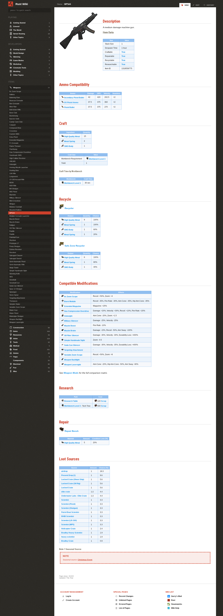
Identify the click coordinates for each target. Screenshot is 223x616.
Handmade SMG (15, 155)
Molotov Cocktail (15, 207)
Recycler (69, 208)
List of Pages (124, 608)
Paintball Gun (14, 237)
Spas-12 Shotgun (15, 289)
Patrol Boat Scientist (70, 512)
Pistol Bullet (69, 107)
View (186, 5)
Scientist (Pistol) (68, 504)
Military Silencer (71, 321)
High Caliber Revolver (17, 158)
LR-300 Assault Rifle (16, 179)
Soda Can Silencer (72, 345)
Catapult (12, 125)
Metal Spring (69, 141)
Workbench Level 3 (97, 159)
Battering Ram (14, 97)
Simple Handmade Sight (74, 340)
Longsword (13, 176)
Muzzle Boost (70, 326)
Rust (173, 600)
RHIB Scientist (67, 516)
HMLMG (12, 161)
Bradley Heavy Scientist (71, 533)
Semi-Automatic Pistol (17, 261)
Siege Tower (14, 268)
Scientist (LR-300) (69, 520)
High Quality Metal (72, 136)
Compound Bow (15, 128)
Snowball (12, 280)
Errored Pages (125, 604)
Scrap (103, 401)
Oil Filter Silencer (71, 335)
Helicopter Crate (68, 529)
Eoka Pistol (13, 137)
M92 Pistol (13, 192)
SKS (11, 277)
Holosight (68, 316)
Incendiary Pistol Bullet (74, 98)
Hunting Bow (14, 170)
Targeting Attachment (73, 350)
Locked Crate (67, 488)
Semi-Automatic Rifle (17, 264)
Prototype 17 (14, 243)
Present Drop (67, 475)
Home (59, 4)
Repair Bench (72, 431)
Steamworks (176, 604)
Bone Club (13, 113)
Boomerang (13, 116)
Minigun (12, 204)
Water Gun (13, 310)
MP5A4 (67, 4)
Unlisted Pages (125, 600)
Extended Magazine (72, 306)
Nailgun (12, 225)
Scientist (65, 500)
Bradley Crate (67, 541)
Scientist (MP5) (67, 525)
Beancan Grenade (16, 100)
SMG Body (68, 146)
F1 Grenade (13, 143)
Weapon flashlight (71, 360)
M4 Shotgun (13, 189)
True (123, 52)
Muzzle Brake (70, 331)
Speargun (13, 292)
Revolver (12, 252)
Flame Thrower (15, 146)
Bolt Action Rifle (15, 110)
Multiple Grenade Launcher (19, 216)
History (210, 5)
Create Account (72, 600)
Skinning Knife (14, 274)
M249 (11, 182)
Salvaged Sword (15, 258)
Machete (12, 195)
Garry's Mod (176, 596)
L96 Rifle (12, 173)
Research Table (71, 401)
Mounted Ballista (15, 210)
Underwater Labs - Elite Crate (74, 496)
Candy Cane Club (15, 122)
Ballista (12, 94)
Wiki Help (175, 608)
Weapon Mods (71, 373)
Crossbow (13, 131)
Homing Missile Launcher (18, 167)
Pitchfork (12, 240)
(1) (74, 475)
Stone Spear (14, 295)
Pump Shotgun (14, 246)
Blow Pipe (13, 107)
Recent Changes (126, 596)
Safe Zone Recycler (75, 246)
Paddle (11, 231)
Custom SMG (14, 134)
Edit (197, 5)
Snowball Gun (14, 283)
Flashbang (13, 149)
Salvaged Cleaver (15, 255)
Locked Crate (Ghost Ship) (72, 479)
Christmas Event (85, 560)
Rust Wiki (21, 4)
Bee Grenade (14, 103)
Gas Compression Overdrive (76, 311)
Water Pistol (13, 313)
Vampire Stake (14, 304)
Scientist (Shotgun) (69, 508)
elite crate (65, 492)
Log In (68, 596)
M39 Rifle (12, 186)
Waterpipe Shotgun (16, 316)
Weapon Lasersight (72, 365)
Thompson (13, 301)
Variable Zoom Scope (73, 355)
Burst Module (70, 301)
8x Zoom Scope (71, 297)
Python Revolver (15, 249)
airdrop (64, 471)
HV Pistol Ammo (71, 102)
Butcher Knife (14, 119)
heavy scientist (67, 537)
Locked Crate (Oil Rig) (70, 484)
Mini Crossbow (14, 201)
